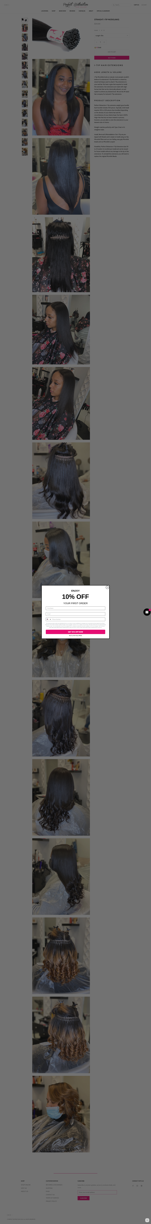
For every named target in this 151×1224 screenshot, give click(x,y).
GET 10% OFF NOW (75, 632)
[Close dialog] (107, 587)
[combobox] (48, 619)
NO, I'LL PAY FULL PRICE (75, 635)
